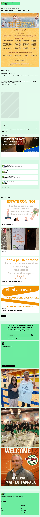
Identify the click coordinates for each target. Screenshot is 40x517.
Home (2, 8)
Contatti (2, 512)
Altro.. (22, 513)
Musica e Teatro (24, 510)
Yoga (4, 8)
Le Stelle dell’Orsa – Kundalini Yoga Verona (13, 76)
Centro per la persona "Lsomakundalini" (12, 281)
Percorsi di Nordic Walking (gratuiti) (10, 154)
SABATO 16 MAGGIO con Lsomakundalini (12, 310)
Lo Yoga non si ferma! (7, 224)
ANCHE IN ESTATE (6, 253)
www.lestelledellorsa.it (5, 89)
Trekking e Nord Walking (25, 512)
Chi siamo (2, 508)
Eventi (2, 510)
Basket (22, 508)
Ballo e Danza (23, 507)
